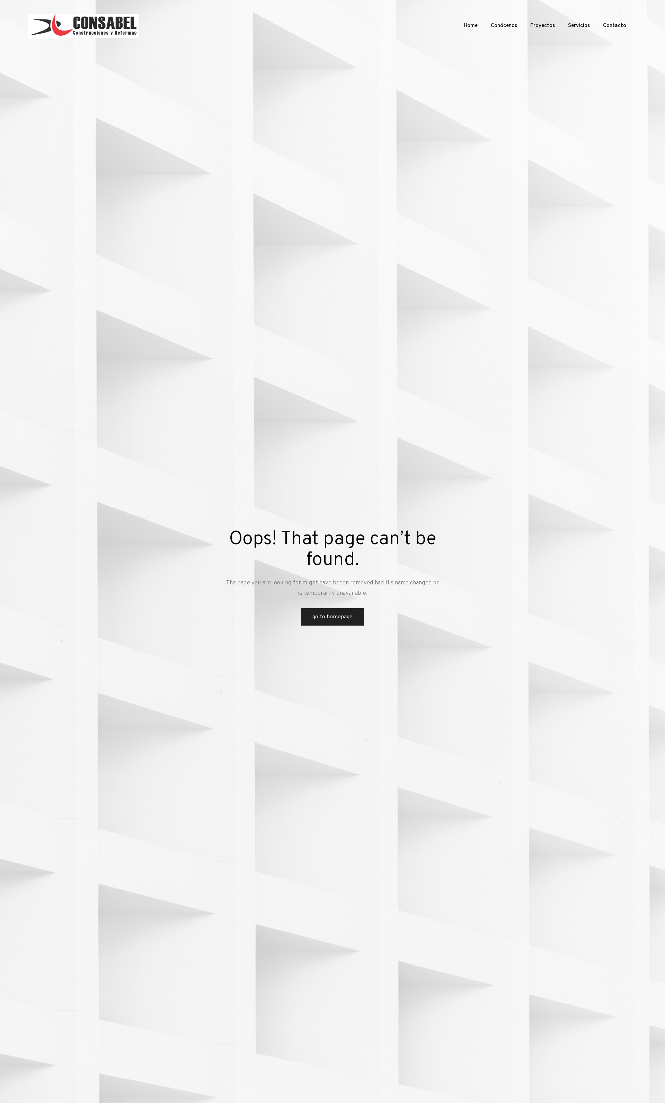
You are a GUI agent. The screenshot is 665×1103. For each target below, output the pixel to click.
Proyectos (542, 26)
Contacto (614, 26)
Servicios (579, 26)
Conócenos (504, 26)
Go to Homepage (332, 616)
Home (471, 26)
